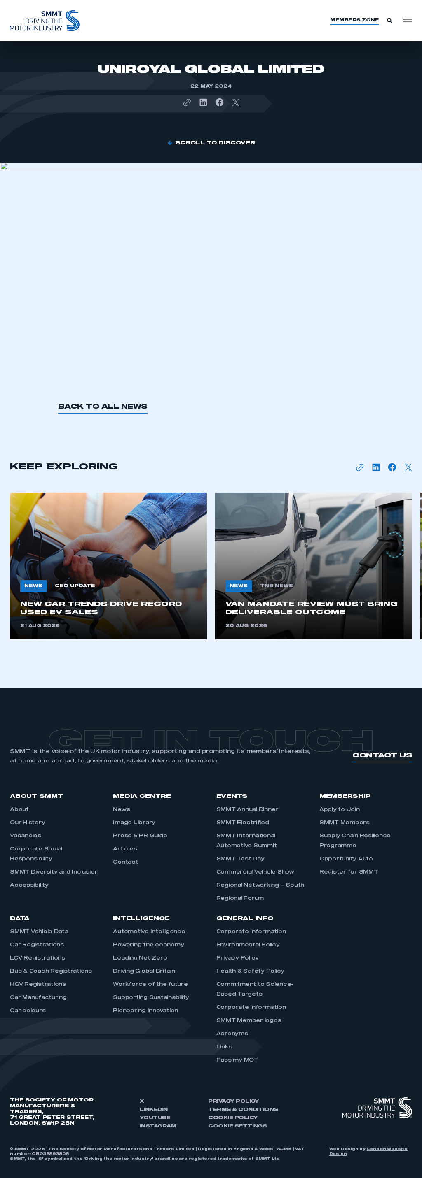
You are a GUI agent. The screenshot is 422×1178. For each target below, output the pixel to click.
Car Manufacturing (38, 997)
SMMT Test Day (240, 859)
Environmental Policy (248, 945)
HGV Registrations (38, 984)
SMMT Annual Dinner (247, 809)
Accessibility (29, 885)
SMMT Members (344, 822)
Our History (27, 822)
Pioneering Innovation (146, 1010)
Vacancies (25, 836)
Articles (125, 849)
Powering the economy (148, 945)
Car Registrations (37, 945)
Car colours (27, 1010)
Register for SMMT (348, 872)
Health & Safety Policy (250, 971)
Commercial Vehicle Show (255, 872)
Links (224, 1047)
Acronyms (232, 1034)
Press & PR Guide (140, 836)
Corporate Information (251, 931)
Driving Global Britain (144, 971)
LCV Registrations (37, 958)
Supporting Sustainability (151, 997)
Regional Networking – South (260, 885)
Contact (125, 862)
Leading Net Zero (140, 958)
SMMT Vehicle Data (39, 931)
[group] (108, 566)
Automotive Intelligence (149, 931)
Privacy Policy (237, 958)
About (19, 809)
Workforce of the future (150, 984)
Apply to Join (339, 809)
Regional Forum (240, 898)
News (121, 809)
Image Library (134, 822)
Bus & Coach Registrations (51, 971)
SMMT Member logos (248, 1020)
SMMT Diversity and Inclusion (54, 872)
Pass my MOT (237, 1060)
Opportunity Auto (346, 859)
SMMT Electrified (242, 822)
